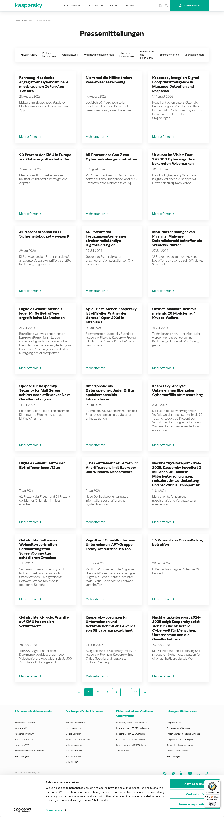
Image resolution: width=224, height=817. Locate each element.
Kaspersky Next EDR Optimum (130, 734)
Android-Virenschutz (76, 722)
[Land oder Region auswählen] (160, 5)
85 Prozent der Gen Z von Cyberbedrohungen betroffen (111, 157)
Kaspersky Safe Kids (25, 739)
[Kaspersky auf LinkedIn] (182, 773)
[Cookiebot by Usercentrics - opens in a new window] (22, 810)
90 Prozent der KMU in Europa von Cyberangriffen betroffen (45, 157)
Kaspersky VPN (22, 745)
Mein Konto (190, 5)
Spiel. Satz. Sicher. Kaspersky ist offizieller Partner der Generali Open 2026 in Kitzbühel (111, 315)
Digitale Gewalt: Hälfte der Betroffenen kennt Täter (42, 465)
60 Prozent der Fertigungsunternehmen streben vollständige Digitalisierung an (106, 238)
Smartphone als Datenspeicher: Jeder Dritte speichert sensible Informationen (110, 392)
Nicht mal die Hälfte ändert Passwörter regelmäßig (109, 80)
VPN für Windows (74, 745)
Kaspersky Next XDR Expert (180, 739)
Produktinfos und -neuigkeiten (147, 54)
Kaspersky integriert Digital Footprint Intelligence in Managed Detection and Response (175, 84)
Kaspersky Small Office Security (131, 722)
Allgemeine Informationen (127, 55)
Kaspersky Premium (24, 734)
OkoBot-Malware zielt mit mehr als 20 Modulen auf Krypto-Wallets (174, 313)
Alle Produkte (122, 750)
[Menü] (218, 782)
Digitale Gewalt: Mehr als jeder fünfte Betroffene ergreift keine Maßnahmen (42, 313)
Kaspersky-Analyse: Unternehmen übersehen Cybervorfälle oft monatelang (177, 390)
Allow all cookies (194, 783)
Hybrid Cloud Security (178, 750)
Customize (192, 793)
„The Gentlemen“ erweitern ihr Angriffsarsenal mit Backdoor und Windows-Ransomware (112, 467)
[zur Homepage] (29, 5)
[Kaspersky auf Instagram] (198, 773)
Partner (114, 5)
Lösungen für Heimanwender (33, 711)
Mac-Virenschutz (74, 728)
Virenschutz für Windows (78, 739)
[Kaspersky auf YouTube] (190, 773)
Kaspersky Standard (25, 722)
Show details (54, 810)
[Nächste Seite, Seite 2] (145, 692)
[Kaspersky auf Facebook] (165, 773)
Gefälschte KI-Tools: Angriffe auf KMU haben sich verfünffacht (44, 621)
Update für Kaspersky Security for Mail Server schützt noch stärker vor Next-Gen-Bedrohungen (45, 392)
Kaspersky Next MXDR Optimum (131, 745)
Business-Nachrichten (49, 55)
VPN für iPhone (73, 756)
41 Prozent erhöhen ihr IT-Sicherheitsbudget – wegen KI (45, 234)
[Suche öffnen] (166, 5)
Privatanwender (72, 5)
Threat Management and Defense (183, 734)
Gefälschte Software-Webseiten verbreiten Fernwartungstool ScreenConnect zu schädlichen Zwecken (38, 549)
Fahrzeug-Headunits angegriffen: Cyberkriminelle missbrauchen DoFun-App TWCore (43, 84)
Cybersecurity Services (178, 728)
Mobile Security (73, 734)
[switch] (212, 804)
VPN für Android (74, 750)
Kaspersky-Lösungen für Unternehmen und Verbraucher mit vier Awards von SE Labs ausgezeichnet (110, 624)
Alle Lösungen (22, 756)
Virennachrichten (194, 54)
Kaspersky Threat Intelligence (181, 745)
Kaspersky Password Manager (29, 750)
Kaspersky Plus (22, 728)
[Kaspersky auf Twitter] (173, 773)
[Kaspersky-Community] (207, 773)
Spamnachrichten (169, 54)
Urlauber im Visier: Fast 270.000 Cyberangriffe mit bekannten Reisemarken (175, 159)
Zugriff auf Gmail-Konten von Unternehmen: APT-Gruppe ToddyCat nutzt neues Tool (110, 544)
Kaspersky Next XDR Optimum (130, 739)
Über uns (129, 5)
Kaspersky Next (174, 722)
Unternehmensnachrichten (99, 54)
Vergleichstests (70, 54)
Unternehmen (95, 5)
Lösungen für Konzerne (182, 711)
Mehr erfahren (29, 136)
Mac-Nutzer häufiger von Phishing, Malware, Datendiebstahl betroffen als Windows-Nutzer (177, 238)
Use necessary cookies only (195, 804)
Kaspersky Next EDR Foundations (132, 728)
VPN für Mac (72, 762)
